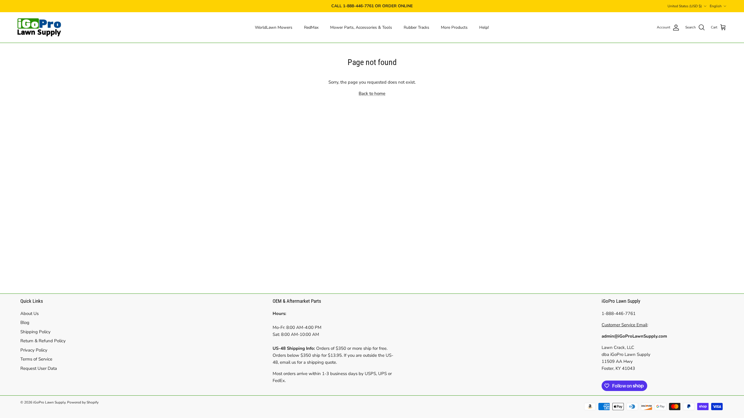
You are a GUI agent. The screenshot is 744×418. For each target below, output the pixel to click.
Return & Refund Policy (43, 341)
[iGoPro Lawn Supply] (39, 27)
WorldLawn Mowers (273, 27)
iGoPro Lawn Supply (49, 402)
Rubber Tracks (416, 27)
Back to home (372, 93)
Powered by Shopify (83, 402)
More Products (454, 27)
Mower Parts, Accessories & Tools (361, 27)
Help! (484, 27)
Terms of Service (36, 359)
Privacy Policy (33, 350)
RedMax (311, 27)
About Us (29, 313)
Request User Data (38, 368)
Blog (24, 322)
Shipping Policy (35, 332)
